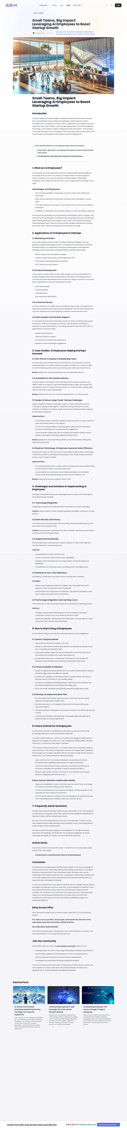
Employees (43, 5)
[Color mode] (106, 5)
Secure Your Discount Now (107, 1125)
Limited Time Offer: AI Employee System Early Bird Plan (32, 1124)
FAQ (61, 5)
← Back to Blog (37, 13)
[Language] (111, 5)
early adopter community (66, 946)
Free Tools (77, 5)
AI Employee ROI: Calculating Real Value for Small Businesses (59, 156)
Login (118, 5)
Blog (68, 5)
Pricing (54, 5)
